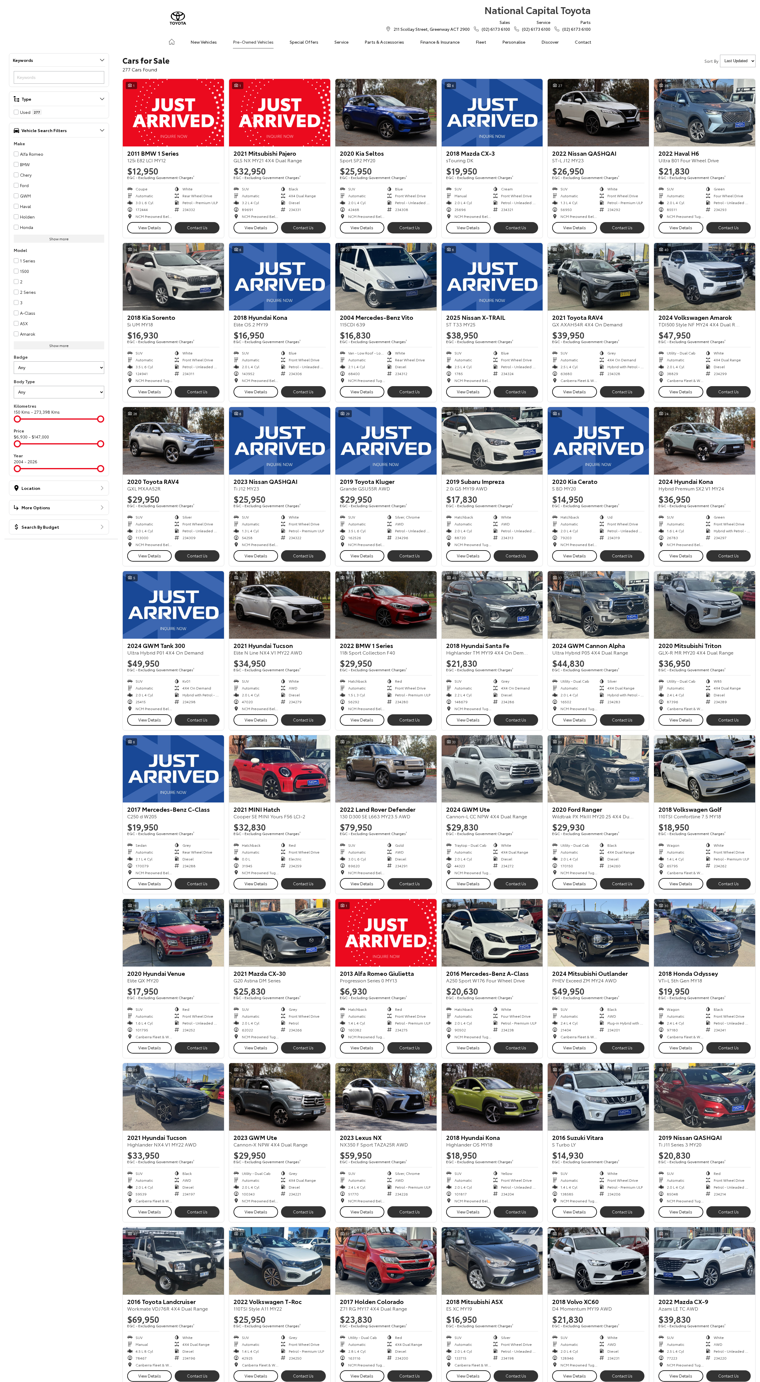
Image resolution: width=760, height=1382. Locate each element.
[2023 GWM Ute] (279, 1097)
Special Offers (304, 42)
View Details (149, 227)
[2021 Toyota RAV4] (598, 277)
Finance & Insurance (440, 42)
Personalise (514, 42)
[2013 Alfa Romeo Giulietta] (386, 933)
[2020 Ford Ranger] (598, 769)
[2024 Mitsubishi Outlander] (598, 933)
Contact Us (197, 227)
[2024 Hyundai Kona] (704, 441)
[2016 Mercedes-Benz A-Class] (492, 933)
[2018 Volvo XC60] (598, 1261)
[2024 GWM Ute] (492, 769)
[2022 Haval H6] (704, 112)
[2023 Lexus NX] (386, 1097)
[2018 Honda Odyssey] (704, 933)
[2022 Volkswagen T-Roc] (279, 1261)
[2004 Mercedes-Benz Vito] (386, 277)
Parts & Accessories (384, 42)
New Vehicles (204, 42)
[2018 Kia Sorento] (173, 277)
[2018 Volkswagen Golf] (704, 769)
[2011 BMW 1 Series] (173, 112)
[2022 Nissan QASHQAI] (598, 112)
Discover (550, 42)
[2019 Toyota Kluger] (386, 441)
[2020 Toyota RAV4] (173, 441)
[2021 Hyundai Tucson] (279, 605)
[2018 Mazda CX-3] (492, 112)
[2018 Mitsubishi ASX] (492, 1261)
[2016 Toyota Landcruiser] (173, 1261)
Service (341, 42)
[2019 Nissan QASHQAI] (704, 1097)
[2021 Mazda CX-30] (279, 933)
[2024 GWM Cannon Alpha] (598, 605)
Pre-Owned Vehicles (253, 42)
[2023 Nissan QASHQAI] (279, 441)
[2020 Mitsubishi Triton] (704, 605)
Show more (59, 238)
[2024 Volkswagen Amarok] (704, 277)
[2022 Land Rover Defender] (386, 769)
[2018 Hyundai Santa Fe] (492, 605)
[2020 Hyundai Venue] (173, 933)
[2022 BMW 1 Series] (386, 605)
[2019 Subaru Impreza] (492, 441)
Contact (583, 42)
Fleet (481, 42)
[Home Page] (178, 18)
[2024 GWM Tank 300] (173, 605)
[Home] (171, 41)
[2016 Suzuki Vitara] (598, 1097)
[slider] (17, 419)
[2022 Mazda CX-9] (704, 1261)
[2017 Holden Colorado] (386, 1261)
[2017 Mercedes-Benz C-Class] (173, 769)
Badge (21, 357)
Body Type (24, 381)
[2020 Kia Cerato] (598, 441)
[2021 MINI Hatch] (279, 769)
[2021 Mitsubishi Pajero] (279, 112)
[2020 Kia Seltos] (386, 112)
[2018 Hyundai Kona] (279, 277)
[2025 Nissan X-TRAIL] (492, 277)
